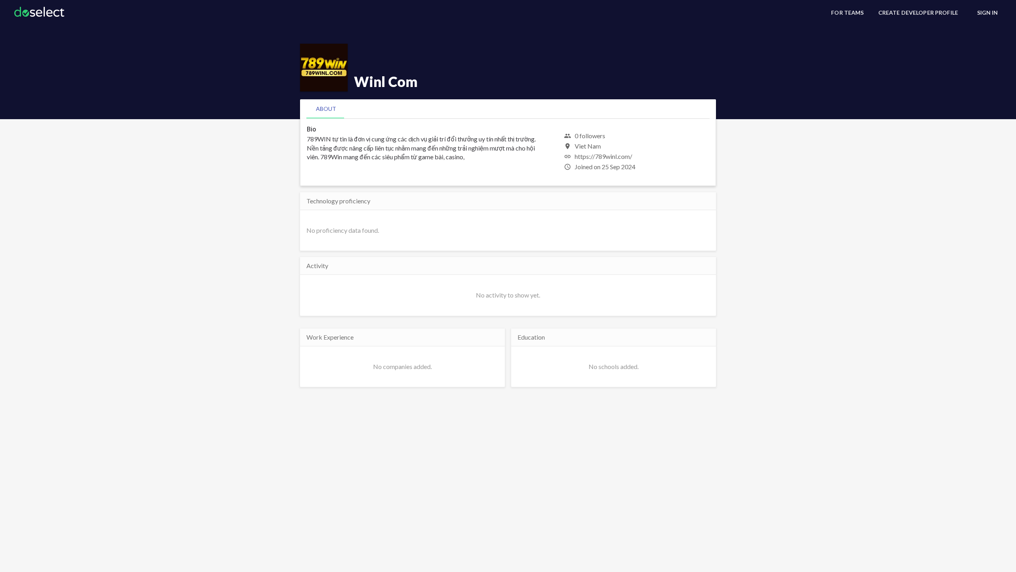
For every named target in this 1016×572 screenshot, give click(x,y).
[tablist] (508, 108)
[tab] (326, 108)
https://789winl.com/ (603, 156)
